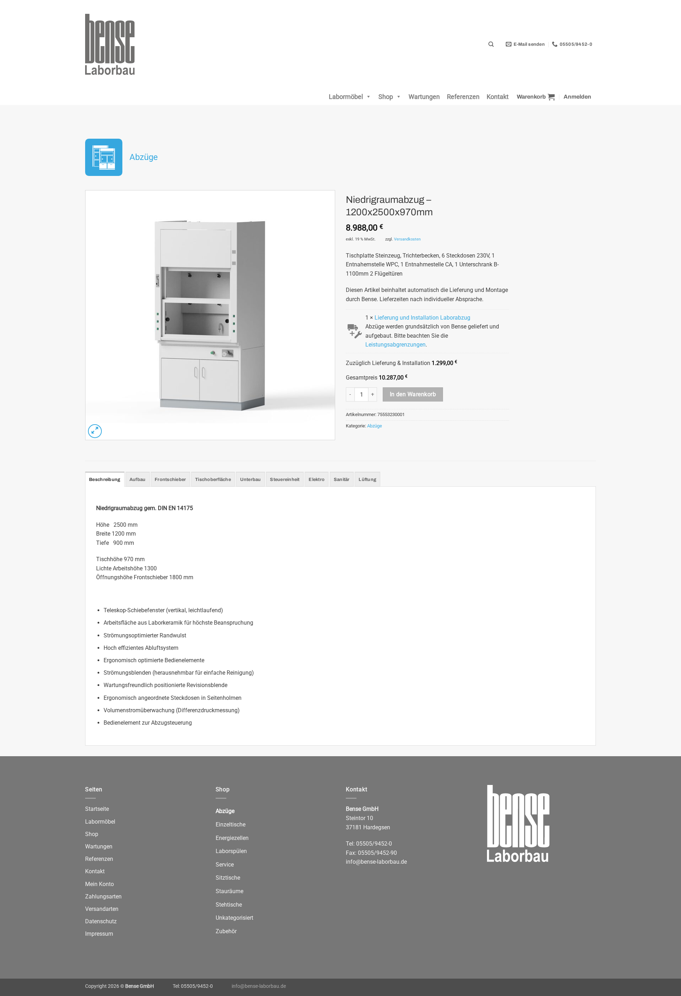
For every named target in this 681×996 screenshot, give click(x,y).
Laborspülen (231, 851)
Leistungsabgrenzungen (395, 344)
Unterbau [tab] (250, 479)
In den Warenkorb (413, 394)
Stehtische (229, 904)
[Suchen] (491, 44)
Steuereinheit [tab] (284, 479)
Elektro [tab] (317, 479)
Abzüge (143, 157)
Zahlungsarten (103, 896)
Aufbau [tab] (137, 479)
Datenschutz (101, 921)
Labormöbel (346, 96)
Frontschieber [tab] (170, 479)
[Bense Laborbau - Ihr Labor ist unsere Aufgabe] (115, 44)
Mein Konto (99, 884)
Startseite (97, 809)
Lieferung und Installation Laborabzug (422, 317)
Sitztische (228, 877)
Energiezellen (232, 838)
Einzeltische (230, 824)
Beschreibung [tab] (104, 479)
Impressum (99, 933)
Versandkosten (407, 239)
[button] (535, 97)
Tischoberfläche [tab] (213, 479)
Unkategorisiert (234, 917)
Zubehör (226, 931)
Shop (385, 96)
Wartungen (424, 96)
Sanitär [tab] (342, 479)
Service (225, 864)
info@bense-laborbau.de (376, 861)
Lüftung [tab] (367, 479)
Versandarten (101, 909)
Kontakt (498, 96)
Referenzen (463, 96)
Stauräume (229, 891)
